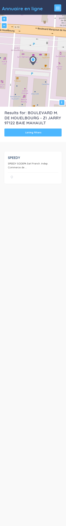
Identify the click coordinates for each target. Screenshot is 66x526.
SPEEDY (14, 158)
